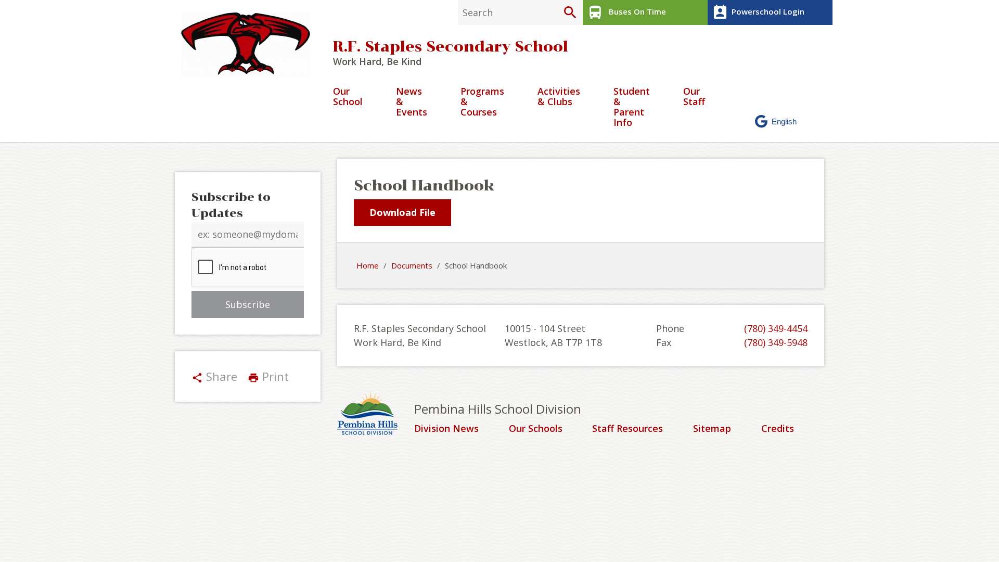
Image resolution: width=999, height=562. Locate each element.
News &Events (411, 102)
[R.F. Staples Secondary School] (250, 44)
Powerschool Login (758, 12)
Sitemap (712, 429)
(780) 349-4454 (776, 328)
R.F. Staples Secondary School (450, 46)
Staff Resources (627, 429)
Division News (446, 429)
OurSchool (348, 97)
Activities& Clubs (558, 97)
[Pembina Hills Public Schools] (375, 414)
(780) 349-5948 (776, 342)
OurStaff (694, 97)
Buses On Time (626, 12)
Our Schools (535, 429)
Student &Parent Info (631, 107)
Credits (777, 429)
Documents (411, 265)
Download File (402, 212)
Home (367, 265)
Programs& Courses (482, 102)
